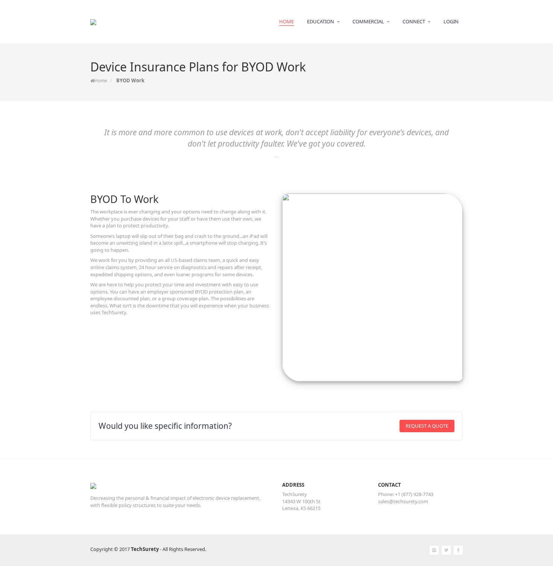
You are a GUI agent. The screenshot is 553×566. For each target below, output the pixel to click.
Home (100, 80)
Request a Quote (427, 425)
